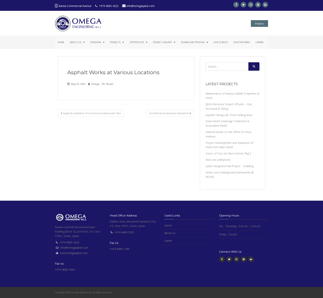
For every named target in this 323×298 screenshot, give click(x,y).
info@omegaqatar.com (141, 6)
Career (259, 42)
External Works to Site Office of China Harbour (228, 134)
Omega (95, 84)
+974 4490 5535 (124, 232)
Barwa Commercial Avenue (75, 6)
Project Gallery (162, 42)
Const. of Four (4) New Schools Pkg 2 (228, 153)
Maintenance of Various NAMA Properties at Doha (232, 96)
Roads (109, 84)
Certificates (137, 42)
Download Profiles (193, 42)
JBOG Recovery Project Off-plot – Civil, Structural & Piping (229, 106)
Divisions (95, 42)
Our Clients (221, 42)
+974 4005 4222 (108, 6)
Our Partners (241, 42)
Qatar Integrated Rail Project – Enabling (229, 166)
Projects (115, 42)
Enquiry (259, 23)
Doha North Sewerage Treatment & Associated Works (227, 123)
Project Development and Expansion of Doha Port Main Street (229, 145)
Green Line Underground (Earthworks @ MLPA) (230, 175)
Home (61, 42)
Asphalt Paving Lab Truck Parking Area (229, 115)
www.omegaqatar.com (73, 253)
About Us (75, 42)
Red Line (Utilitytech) (218, 159)
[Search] (253, 66)
